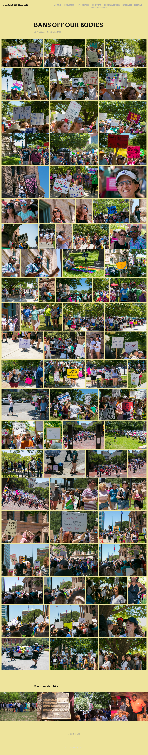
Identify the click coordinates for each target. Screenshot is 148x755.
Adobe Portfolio (78, 748)
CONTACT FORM (69, 5)
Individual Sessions (112, 5)
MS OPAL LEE (127, 5)
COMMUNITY (96, 5)
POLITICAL (138, 5)
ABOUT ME (57, 5)
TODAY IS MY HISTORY (15, 4)
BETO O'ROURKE (83, 5)
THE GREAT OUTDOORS (99, 8)
